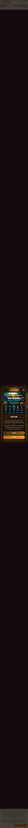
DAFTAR (14, 437)
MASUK (14, 433)
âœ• (24, 390)
